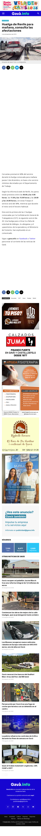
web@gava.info (25, 799)
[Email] (21, 68)
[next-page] (6, 774)
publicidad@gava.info (20, 801)
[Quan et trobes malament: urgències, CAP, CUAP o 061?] (20, 754)
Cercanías (13, 298)
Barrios (13, 818)
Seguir (20, 543)
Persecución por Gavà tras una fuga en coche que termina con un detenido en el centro (19, 706)
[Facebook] (4, 68)
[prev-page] (3, 774)
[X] (8, 68)
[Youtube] (33, 807)
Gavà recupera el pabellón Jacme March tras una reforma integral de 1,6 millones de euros (20, 583)
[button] (3, 13)
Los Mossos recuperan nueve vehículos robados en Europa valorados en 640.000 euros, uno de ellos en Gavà (19, 644)
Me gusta (8, 543)
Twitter (32, 238)
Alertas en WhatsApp (23, 818)
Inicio (5, 816)
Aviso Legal (28, 822)
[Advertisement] (20, 152)
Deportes (32, 816)
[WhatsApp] (12, 68)
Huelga (29, 298)
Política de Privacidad (17, 822)
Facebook (23, 238)
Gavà (24, 298)
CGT (19, 298)
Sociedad (5, 20)
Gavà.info (7, 822)
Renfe (34, 298)
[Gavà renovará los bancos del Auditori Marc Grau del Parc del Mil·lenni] (20, 662)
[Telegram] (17, 68)
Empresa (25, 816)
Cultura (19, 816)
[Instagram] (13, 807)
